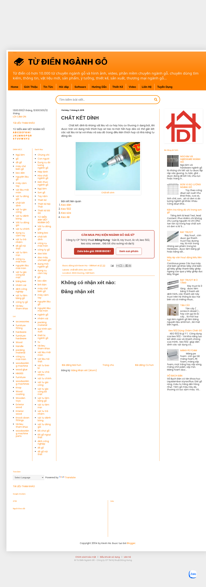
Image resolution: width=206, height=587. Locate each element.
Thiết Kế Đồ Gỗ (44, 212)
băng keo (21, 281)
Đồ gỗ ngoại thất (44, 436)
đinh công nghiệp (21, 290)
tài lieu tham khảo (22, 307)
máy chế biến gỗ (21, 168)
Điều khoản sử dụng (110, 556)
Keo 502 (66, 209)
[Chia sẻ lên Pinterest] (129, 265)
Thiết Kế (117, 86)
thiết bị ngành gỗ (43, 337)
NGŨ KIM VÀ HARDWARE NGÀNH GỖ (190, 159)
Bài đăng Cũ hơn (144, 365)
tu (39, 342)
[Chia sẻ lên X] (123, 265)
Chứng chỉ (43, 154)
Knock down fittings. (22, 419)
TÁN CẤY (185, 305)
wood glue (21, 369)
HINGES (19, 373)
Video (132, 86)
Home (14, 86)
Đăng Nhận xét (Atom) (84, 370)
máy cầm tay (21, 185)
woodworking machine (22, 364)
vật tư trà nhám (21, 241)
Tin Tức (48, 86)
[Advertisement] (103, 22)
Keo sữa (66, 213)
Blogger (131, 543)
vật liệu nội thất (43, 360)
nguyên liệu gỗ (22, 178)
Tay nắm (43, 196)
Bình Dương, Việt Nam (83, 273)
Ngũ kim (20, 154)
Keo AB (65, 217)
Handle (19, 346)
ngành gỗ (43, 314)
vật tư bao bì (43, 367)
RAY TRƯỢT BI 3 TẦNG (188, 281)
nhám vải (21, 285)
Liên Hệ (146, 86)
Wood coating (20, 393)
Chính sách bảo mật (85, 556)
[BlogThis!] (120, 265)
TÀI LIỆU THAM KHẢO (24, 123)
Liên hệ (127, 556)
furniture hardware (21, 337)
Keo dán (66, 205)
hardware (21, 332)
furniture (21, 377)
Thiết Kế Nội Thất (44, 205)
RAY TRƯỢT (186, 232)
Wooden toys (20, 399)
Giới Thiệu (30, 86)
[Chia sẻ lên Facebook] (126, 265)
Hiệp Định (43, 171)
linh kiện (42, 284)
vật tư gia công (21, 211)
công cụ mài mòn (21, 260)
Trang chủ (108, 365)
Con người (43, 158)
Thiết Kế (42, 200)
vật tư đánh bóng (22, 217)
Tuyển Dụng (164, 86)
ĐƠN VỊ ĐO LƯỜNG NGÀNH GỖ (190, 186)
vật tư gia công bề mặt (21, 274)
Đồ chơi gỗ (43, 430)
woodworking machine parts (22, 433)
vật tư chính (22, 229)
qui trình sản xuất (45, 330)
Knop (18, 387)
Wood (19, 342)
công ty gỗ (22, 302)
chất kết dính (76, 269)
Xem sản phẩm (128, 251)
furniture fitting (21, 327)
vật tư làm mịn (21, 254)
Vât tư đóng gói (22, 224)
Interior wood (20, 412)
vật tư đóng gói (22, 198)
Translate (70, 477)
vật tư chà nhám (43, 373)
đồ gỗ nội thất (21, 247)
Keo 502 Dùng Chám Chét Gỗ (185, 330)
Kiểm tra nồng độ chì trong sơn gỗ (184, 211)
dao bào (42, 253)
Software (80, 86)
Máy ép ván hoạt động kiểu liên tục (184, 259)
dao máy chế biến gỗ (44, 259)
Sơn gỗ (41, 192)
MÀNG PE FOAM (188, 350)
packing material (20, 351)
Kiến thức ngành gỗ (43, 183)
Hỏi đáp (64, 86)
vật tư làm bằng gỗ (21, 297)
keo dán (88, 269)
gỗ (17, 158)
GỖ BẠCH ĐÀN (174, 375)
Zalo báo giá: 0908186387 (94, 251)
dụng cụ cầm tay (20, 234)
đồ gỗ (19, 162)
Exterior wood (20, 406)
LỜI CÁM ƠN (19, 116)
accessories (22, 321)
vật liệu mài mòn (22, 191)
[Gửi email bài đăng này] (117, 265)
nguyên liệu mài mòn (22, 267)
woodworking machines (22, 382)
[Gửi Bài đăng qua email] (112, 265)
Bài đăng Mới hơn (71, 365)
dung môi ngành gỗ (43, 265)
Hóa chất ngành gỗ (43, 177)
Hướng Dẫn (99, 86)
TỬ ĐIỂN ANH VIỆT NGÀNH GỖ (43, 219)
